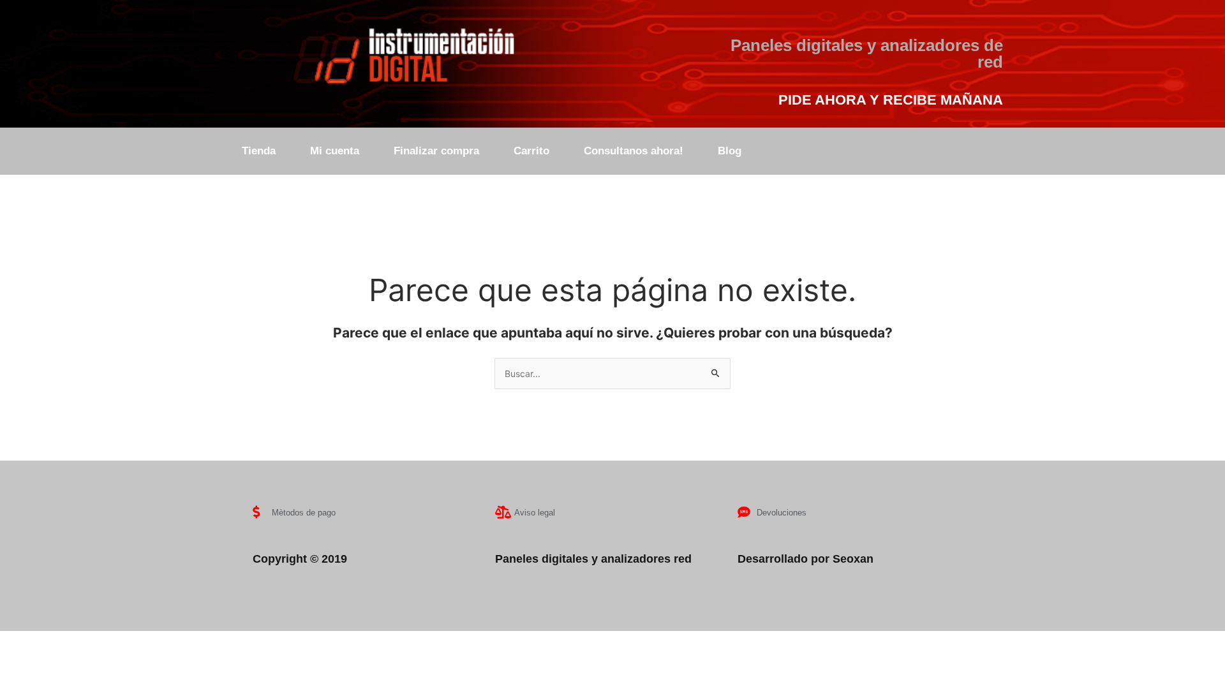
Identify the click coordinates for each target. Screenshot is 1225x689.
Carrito (531, 151)
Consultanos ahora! (633, 151)
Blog (729, 151)
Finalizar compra (436, 151)
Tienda (259, 151)
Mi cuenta (334, 151)
